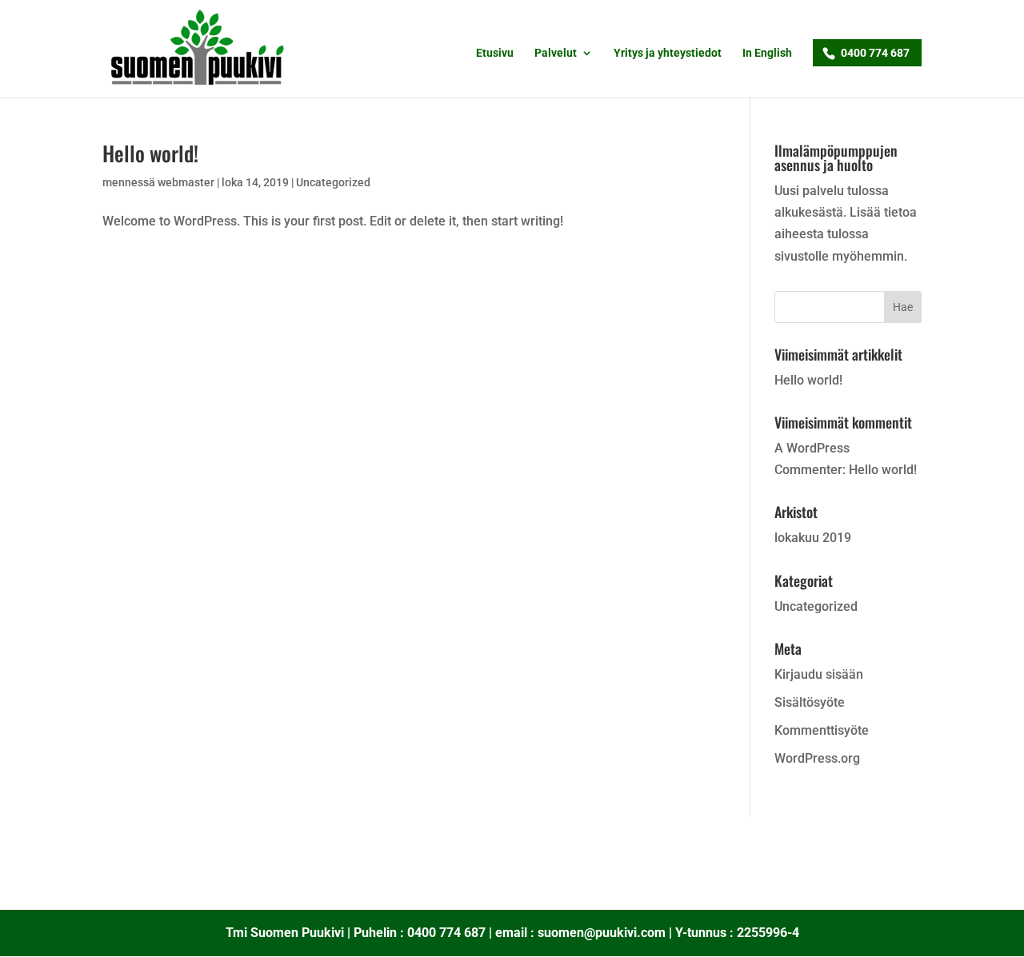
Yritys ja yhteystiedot (668, 53)
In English (767, 53)
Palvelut (555, 53)
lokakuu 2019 (812, 537)
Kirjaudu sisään (818, 674)
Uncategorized (333, 182)
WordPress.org (817, 758)
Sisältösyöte (809, 702)
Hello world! (150, 153)
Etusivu (495, 53)
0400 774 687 (875, 52)
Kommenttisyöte (821, 730)
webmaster (186, 182)
